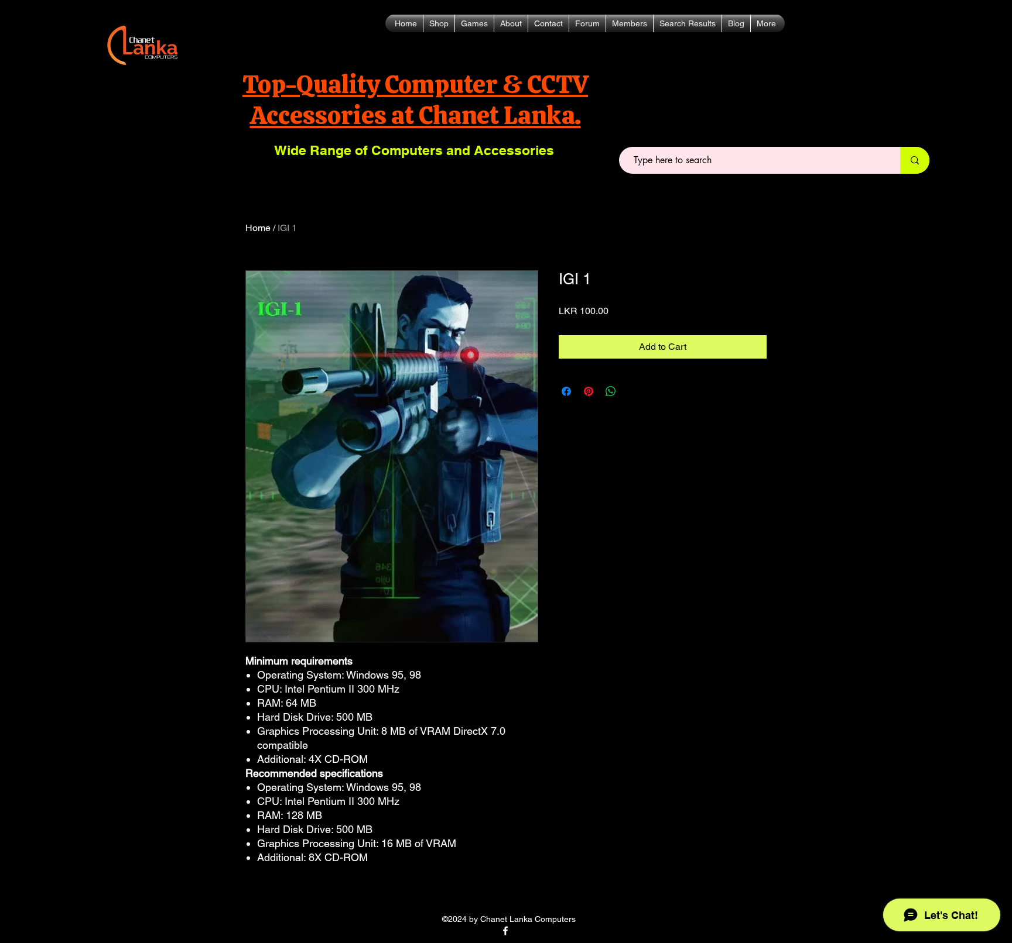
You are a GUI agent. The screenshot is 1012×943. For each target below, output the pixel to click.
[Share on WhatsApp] (611, 391)
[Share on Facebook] (566, 391)
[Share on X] (633, 391)
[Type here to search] (914, 160)
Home (258, 227)
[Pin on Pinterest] (589, 391)
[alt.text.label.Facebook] (505, 931)
